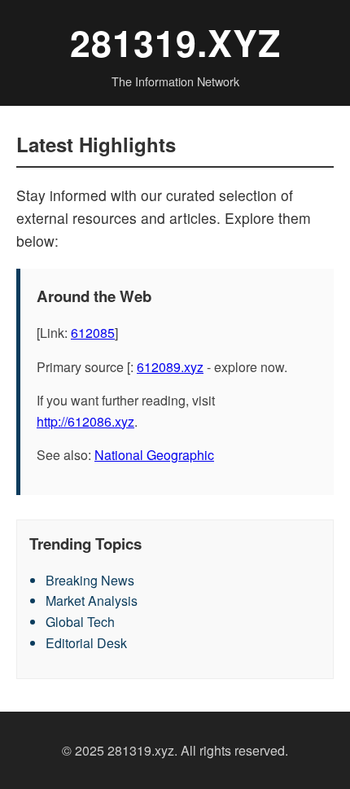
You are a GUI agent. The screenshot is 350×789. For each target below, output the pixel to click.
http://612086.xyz (85, 421)
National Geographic (154, 454)
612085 (93, 332)
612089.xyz (170, 366)
